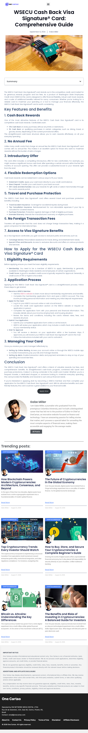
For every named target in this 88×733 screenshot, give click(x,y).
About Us (5, 720)
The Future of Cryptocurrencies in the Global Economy (65, 481)
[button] (48, 4)
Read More (5, 502)
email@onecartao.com (17, 715)
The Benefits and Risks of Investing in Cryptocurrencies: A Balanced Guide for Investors (65, 617)
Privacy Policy (30, 720)
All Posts (36, 431)
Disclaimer (56, 720)
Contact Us (16, 720)
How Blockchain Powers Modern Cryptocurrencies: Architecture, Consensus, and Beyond (20, 484)
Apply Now (44, 391)
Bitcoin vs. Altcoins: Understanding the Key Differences (16, 617)
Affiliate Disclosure (71, 720)
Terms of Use (43, 720)
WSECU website (26, 294)
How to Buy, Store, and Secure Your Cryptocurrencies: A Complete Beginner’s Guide (64, 550)
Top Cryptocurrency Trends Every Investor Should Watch (20, 548)
